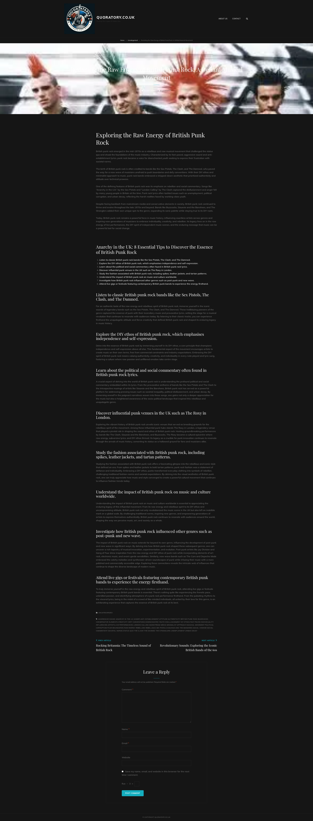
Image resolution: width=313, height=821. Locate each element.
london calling (141, 625)
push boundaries (115, 628)
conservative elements (107, 622)
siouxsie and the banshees (179, 628)
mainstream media (157, 625)
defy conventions (136, 622)
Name (125, 729)
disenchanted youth (155, 622)
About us (222, 19)
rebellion (140, 628)
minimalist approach (177, 625)
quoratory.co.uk (116, 17)
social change (200, 628)
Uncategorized (133, 40)
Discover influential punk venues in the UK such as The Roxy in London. (135, 270)
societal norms (115, 631)
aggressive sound (106, 619)
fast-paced (195, 622)
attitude (163, 619)
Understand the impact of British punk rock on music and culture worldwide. (138, 277)
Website (126, 757)
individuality (207, 622)
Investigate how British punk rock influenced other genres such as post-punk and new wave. (146, 280)
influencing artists (105, 625)
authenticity (174, 619)
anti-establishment (149, 619)
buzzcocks (203, 619)
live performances (124, 625)
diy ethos (185, 622)
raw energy (129, 628)
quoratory (166, 90)
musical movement (195, 625)
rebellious (151, 628)
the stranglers (163, 631)
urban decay (191, 631)
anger (137, 619)
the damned (149, 631)
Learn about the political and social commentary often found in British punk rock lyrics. (143, 266)
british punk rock (189, 619)
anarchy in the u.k (125, 619)
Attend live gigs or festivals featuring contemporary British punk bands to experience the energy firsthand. (153, 283)
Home (122, 40)
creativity (123, 622)
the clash (139, 631)
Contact (236, 19)
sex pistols (161, 628)
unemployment (178, 631)
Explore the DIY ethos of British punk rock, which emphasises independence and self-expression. (148, 263)
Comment (127, 689)
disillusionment (172, 622)
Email (125, 743)
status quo (128, 631)
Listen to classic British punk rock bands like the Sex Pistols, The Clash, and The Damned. (144, 259)
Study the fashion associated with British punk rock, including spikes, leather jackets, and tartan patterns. (153, 273)
